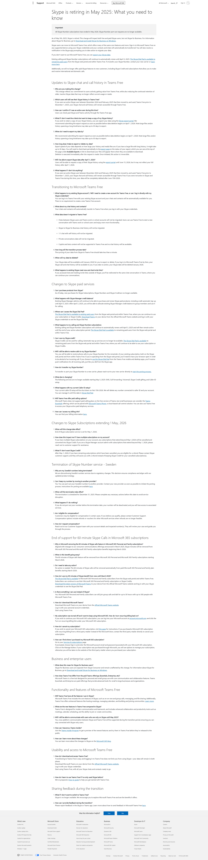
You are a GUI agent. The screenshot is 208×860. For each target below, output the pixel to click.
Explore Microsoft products (24, 845)
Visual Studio (137, 849)
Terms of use (135, 856)
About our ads (172, 856)
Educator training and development (85, 842)
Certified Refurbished (53, 842)
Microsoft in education (82, 824)
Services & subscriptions (73, 642)
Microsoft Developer (139, 828)
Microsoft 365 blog (104, 741)
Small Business (108, 849)
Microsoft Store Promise (54, 845)
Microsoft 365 (50, 3)
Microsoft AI (107, 824)
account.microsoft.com (137, 618)
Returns (50, 835)
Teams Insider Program (70, 730)
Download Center (52, 828)
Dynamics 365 (107, 831)
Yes (109, 813)
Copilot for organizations (23, 838)
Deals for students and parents (84, 845)
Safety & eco (154, 856)
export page (105, 149)
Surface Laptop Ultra (22, 831)
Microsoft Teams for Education (84, 831)
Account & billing (91, 3)
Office (60, 3)
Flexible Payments (52, 849)
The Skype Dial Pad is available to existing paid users (74, 314)
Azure (135, 824)
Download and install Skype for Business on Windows (96, 41)
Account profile (51, 824)
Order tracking (51, 838)
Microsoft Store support (54, 831)
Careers (165, 824)
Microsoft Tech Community (141, 838)
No (123, 813)
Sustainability (166, 849)
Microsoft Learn (138, 831)
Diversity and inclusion (169, 842)
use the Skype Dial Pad (100, 359)
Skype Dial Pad (87, 393)
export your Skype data (101, 55)
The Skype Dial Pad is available (102, 330)
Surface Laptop (21, 828)
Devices (78, 3)
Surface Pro (20, 824)
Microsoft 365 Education (82, 835)
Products (68, 3)
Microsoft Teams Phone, (98, 403)
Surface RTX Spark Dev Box (24, 835)
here (91, 486)
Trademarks (145, 856)
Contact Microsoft (118, 856)
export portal (110, 162)
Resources (103, 3)
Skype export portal (126, 121)
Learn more (149, 701)
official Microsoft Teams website (107, 605)
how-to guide (74, 780)
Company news (167, 831)
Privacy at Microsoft (168, 835)
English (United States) (27, 855)
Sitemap (108, 856)
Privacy (127, 856)
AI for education (80, 849)
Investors (165, 838)
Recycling (163, 856)
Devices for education (82, 828)
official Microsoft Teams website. (107, 764)
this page (102, 629)
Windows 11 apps (22, 849)
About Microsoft (167, 828)
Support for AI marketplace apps (142, 835)
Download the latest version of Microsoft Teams (73, 584)
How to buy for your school (83, 838)
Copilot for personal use (23, 842)
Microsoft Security (109, 828)
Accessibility (166, 845)
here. (85, 414)
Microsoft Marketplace (140, 842)
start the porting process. (142, 371)
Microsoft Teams (108, 842)
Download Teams (88, 317)
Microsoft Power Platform (110, 838)
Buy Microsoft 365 (118, 3)
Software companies (139, 845)
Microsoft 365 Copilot (109, 845)
